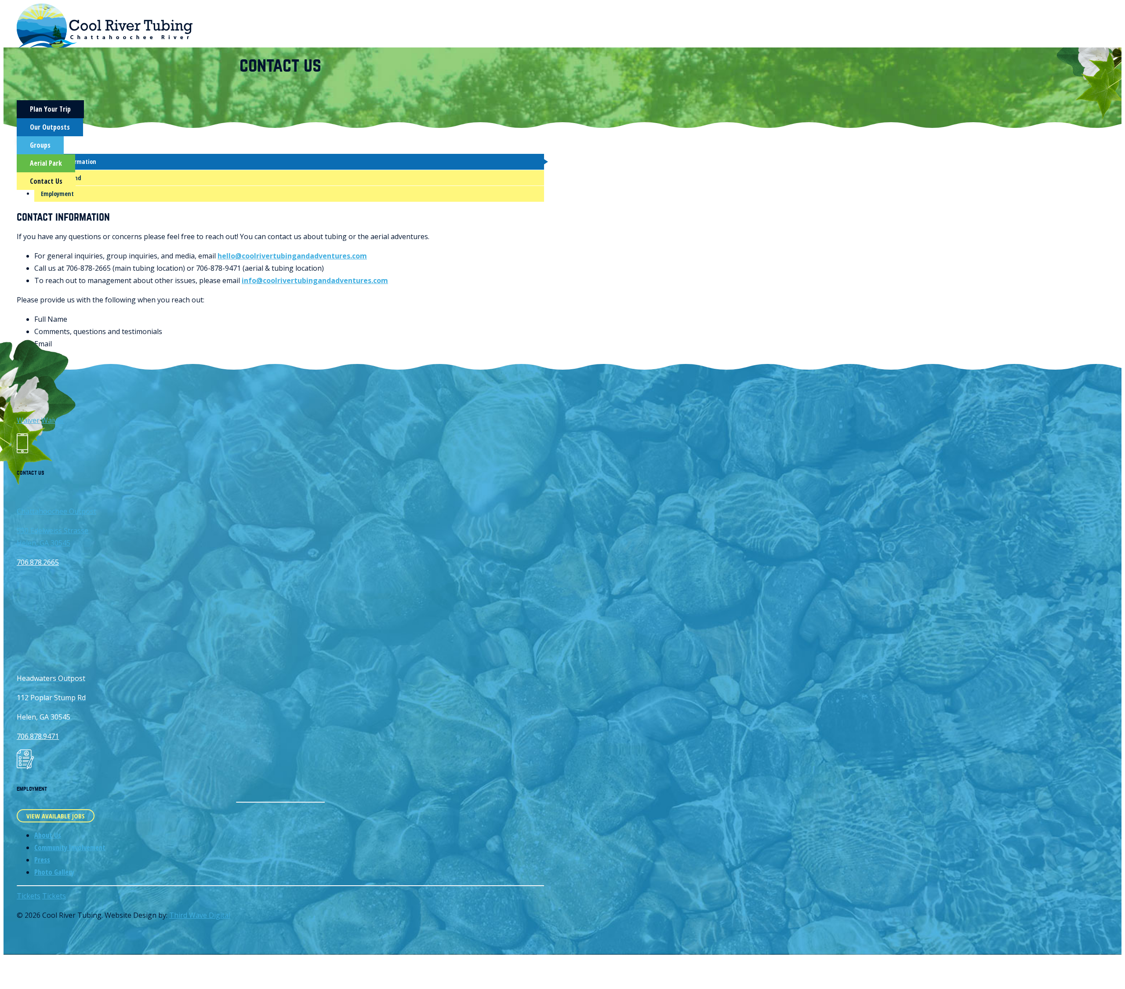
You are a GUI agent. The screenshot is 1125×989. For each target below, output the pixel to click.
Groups (40, 145)
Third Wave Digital (199, 915)
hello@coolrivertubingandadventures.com (292, 256)
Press (42, 860)
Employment (57, 193)
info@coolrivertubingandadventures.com (315, 280)
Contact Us (46, 181)
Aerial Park (46, 163)
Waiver (28, 420)
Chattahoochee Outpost (56, 511)
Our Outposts (50, 127)
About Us (47, 835)
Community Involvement (69, 847)
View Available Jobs (55, 815)
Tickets (28, 896)
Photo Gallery (54, 872)
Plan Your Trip (50, 109)
